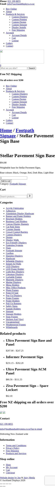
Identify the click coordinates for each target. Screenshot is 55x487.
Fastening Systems (14, 245)
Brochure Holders (14, 219)
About (9, 11)
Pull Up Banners (13, 303)
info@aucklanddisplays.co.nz (20, 4)
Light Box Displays (15, 271)
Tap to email (36, 429)
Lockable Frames (14, 277)
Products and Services (16, 453)
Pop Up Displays (14, 295)
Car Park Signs (13, 226)
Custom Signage (19, 25)
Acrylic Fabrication (15, 208)
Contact (9, 46)
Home (6, 130)
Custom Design (19, 22)
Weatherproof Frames (16, 324)
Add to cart (6, 181)
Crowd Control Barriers (17, 232)
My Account (11, 467)
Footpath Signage (18, 184)
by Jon (18, 477)
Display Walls (12, 240)
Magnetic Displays (14, 279)
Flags (8, 248)
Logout (15, 40)
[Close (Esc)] (10, 483)
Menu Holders (12, 285)
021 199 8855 (14, 1)
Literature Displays (14, 274)
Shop (8, 464)
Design (9, 237)
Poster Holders (13, 301)
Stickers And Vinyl (14, 319)
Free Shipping (18, 30)
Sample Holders (13, 309)
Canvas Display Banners (17, 224)
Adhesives (11, 211)
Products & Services (15, 14)
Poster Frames (12, 298)
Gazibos (9, 253)
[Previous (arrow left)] (1, 486)
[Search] (29, 196)
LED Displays (12, 266)
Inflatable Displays (14, 261)
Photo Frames (12, 290)
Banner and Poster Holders (18, 216)
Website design (7, 477)
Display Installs (19, 27)
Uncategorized (12, 322)
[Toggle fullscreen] (4, 483)
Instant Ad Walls (13, 264)
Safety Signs (11, 306)
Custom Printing (19, 19)
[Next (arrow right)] (4, 486)
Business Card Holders (16, 221)
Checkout (10, 472)
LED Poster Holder (15, 269)
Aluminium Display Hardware (20, 213)
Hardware (10, 258)
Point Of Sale (12, 293)
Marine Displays (13, 282)
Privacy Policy (12, 448)
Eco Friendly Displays (16, 242)
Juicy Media (29, 477)
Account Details (19, 35)
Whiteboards (12, 327)
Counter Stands (13, 229)
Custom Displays (20, 17)
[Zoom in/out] (1, 483)
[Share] (7, 483)
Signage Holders (13, 314)
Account (10, 32)
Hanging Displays (14, 256)
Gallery (9, 43)
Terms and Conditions (16, 445)
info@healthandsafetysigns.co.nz (15, 429)
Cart (14, 38)
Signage (9, 311)
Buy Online (11, 9)
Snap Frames (12, 316)
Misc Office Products (16, 287)
